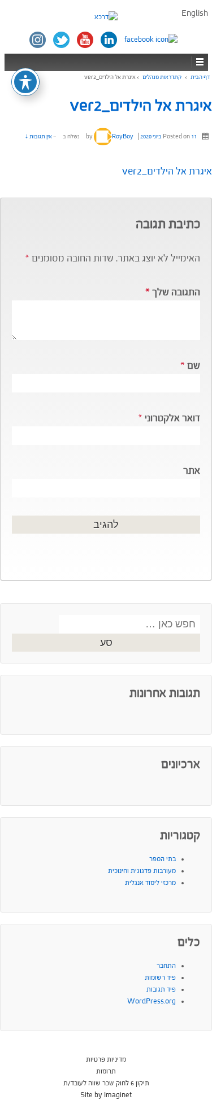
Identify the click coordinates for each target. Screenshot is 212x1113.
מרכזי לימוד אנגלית (150, 883)
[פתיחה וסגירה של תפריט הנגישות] (25, 81)
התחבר (166, 966)
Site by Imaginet (106, 1095)
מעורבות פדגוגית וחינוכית (142, 871)
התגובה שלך (172, 292)
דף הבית (200, 77)
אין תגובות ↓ (38, 136)
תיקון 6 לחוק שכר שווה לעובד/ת (106, 1083)
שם (193, 366)
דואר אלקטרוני (172, 418)
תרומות (106, 1071)
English (194, 13)
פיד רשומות (160, 977)
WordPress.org (151, 1001)
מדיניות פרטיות (106, 1059)
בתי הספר (162, 859)
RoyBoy (122, 136)
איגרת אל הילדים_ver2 (141, 105)
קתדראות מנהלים (161, 77)
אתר (191, 471)
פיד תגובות (161, 989)
